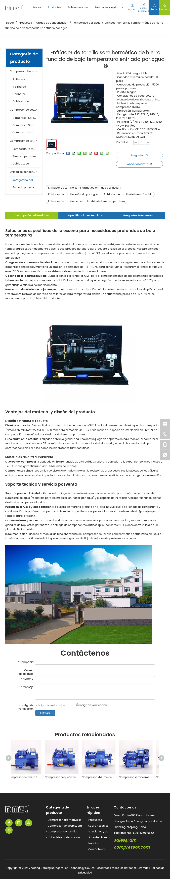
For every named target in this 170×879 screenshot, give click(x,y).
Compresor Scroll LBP (26, 132)
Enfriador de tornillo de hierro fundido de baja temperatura (86, 201)
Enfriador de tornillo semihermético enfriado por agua (83, 188)
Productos (95, 820)
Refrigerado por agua (26, 180)
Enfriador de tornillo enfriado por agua (73, 194)
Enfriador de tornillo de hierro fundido (128, 194)
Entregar (45, 713)
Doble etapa (20, 101)
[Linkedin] (18, 822)
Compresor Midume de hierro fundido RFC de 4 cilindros (104, 777)
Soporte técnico (99, 837)
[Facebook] (9, 822)
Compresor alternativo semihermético (25, 71)
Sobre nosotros (98, 826)
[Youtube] (28, 822)
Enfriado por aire (23, 187)
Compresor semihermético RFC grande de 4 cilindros (141, 777)
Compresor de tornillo (24, 141)
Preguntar (137, 155)
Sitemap (143, 868)
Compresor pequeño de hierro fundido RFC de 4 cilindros (67, 777)
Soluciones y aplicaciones (104, 831)
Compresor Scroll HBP (26, 118)
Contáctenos (97, 849)
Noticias (93, 843)
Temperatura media (25, 149)
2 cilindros (18, 79)
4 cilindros (19, 87)
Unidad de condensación (25, 172)
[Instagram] (9, 830)
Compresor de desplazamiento (25, 110)
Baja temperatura (24, 156)
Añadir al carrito (137, 164)
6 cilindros (19, 94)
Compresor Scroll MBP (26, 125)
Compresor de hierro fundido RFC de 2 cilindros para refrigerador (29, 777)
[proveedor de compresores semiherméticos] (17, 808)
